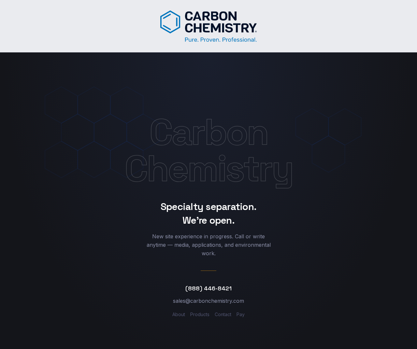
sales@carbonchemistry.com (208, 301)
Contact (223, 314)
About (178, 314)
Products (199, 314)
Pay (241, 314)
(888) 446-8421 (208, 288)
